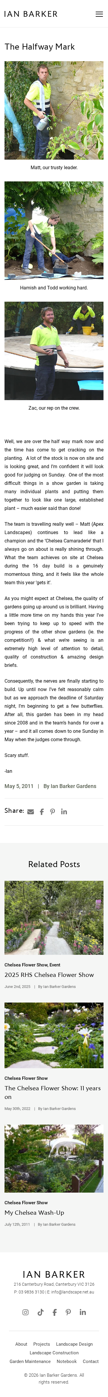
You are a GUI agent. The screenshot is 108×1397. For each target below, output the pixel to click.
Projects (41, 1344)
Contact (91, 1361)
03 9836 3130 (31, 1292)
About (21, 1344)
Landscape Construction (54, 1353)
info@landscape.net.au (72, 1292)
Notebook (67, 1361)
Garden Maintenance (30, 1361)
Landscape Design (74, 1344)
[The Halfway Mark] (30, 812)
